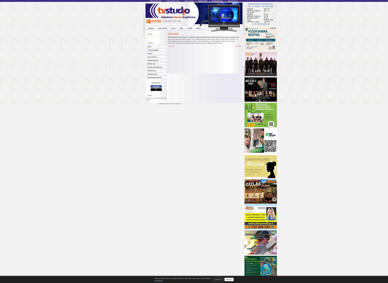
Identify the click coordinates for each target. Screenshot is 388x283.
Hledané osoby (151, 64)
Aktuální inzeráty (152, 74)
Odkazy (198, 28)
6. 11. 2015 (237, 46)
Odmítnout (218, 279)
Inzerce (173, 28)
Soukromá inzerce (233, 1)
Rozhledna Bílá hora (217, 1)
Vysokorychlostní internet (173, 1)
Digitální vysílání (202, 1)
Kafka (181, 28)
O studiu (189, 28)
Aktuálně (150, 28)
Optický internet (189, 1)
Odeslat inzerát (151, 71)
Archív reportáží (162, 28)
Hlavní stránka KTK (156, 1)
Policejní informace (152, 60)
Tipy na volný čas (152, 57)
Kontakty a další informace (154, 67)
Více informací (158, 280)
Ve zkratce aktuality (152, 50)
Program (149, 53)
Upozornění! (173, 33)
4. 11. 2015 (171, 46)
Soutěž (149, 46)
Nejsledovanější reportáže (154, 77)
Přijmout (229, 279)
